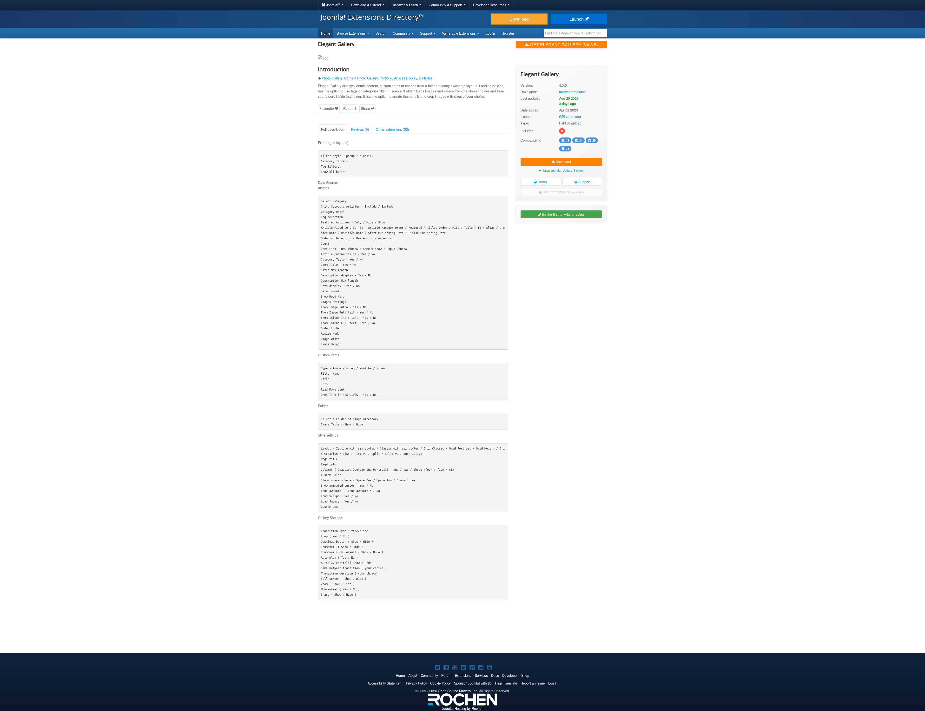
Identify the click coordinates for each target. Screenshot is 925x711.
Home (325, 33)
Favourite (327, 108)
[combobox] (575, 33)
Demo (542, 181)
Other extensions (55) (392, 129)
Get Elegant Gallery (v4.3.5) (563, 44)
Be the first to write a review (562, 214)
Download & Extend (366, 4)
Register (508, 33)
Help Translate (506, 683)
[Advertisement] (561, 258)
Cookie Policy (440, 683)
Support (583, 181)
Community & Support (446, 4)
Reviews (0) (360, 129)
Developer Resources (490, 4)
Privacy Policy (416, 683)
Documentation (563, 191)
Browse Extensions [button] (352, 33)
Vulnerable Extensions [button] (459, 33)
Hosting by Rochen (462, 708)
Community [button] (402, 33)
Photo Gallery (332, 78)
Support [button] (426, 33)
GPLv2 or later (570, 116)
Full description (332, 129)
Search (381, 33)
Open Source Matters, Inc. (458, 690)
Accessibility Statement (385, 683)
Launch (577, 19)
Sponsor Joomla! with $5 (473, 683)
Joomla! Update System (567, 170)
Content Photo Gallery (361, 78)
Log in (490, 33)
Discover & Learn (405, 4)
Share (366, 108)
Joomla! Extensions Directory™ (372, 17)
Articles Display (405, 78)
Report (349, 108)
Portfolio (386, 78)
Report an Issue (533, 683)
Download (519, 19)
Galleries (425, 78)
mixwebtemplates (572, 91)
